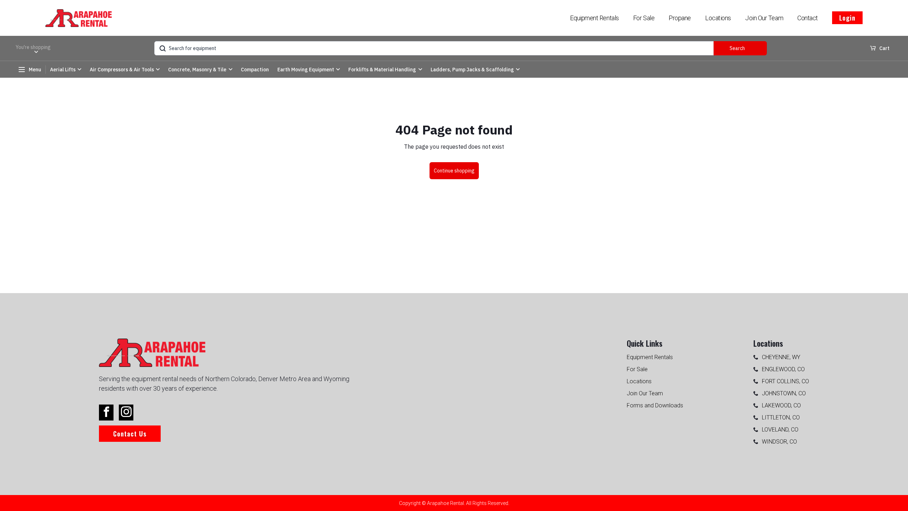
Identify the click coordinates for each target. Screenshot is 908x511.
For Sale (643, 18)
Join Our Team (764, 18)
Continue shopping (454, 170)
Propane (680, 18)
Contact (807, 18)
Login (847, 17)
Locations (718, 18)
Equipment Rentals (594, 18)
